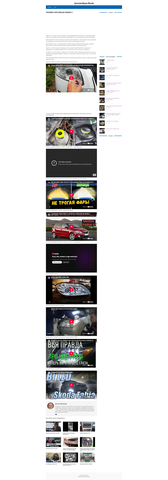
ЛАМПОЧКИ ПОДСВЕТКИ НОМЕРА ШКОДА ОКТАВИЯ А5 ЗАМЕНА (113, 114)
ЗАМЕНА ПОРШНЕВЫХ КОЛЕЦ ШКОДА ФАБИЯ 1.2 (112, 91)
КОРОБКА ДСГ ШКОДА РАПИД (112, 128)
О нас (55, 7)
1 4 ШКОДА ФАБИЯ (110, 60)
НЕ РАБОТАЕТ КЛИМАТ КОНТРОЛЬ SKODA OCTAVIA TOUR (113, 83)
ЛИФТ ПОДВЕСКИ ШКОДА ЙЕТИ (113, 75)
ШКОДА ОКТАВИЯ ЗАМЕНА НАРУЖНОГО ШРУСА (112, 68)
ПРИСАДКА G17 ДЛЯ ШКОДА (112, 121)
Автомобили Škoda (84, 3)
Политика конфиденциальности (84, 476)
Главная (49, 7)
